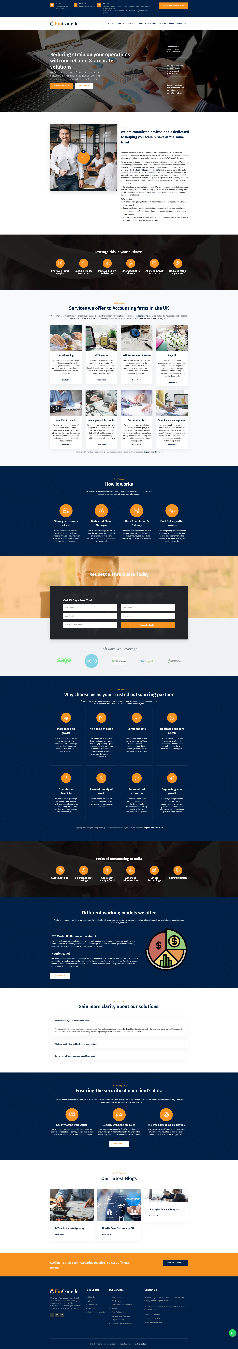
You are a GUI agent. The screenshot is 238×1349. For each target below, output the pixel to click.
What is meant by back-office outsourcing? (72, 1021)
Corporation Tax (137, 420)
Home (110, 23)
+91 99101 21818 (61, 8)
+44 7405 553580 (62, 6)
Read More (66, 380)
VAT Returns (101, 355)
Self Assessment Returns (136, 355)
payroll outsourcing (153, 192)
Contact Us (181, 23)
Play (83, 158)
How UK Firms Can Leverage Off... (118, 1228)
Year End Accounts (66, 420)
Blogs (171, 23)
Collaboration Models (147, 23)
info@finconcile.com (86, 6)
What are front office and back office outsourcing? (76, 1044)
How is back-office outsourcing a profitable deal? (75, 1056)
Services (130, 23)
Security (162, 23)
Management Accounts (101, 420)
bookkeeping (143, 316)
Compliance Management (172, 420)
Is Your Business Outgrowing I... (71, 1228)
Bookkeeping (66, 355)
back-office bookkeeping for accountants (146, 170)
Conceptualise (142, 1344)
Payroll (172, 355)
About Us (120, 23)
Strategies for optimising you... (165, 1209)
